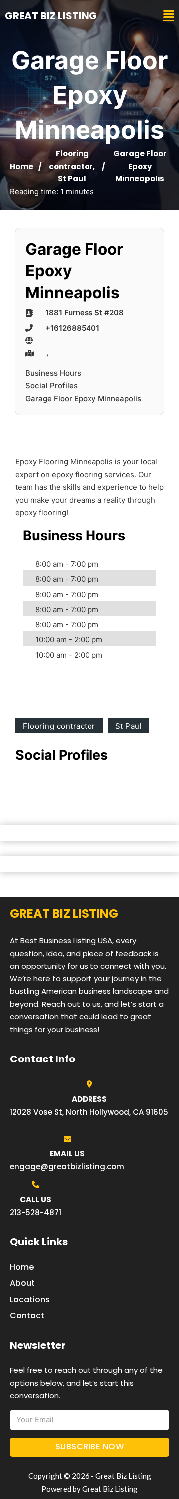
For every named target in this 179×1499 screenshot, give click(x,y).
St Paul (72, 179)
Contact (27, 1315)
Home (21, 166)
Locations (30, 1299)
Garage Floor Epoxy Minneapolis (83, 398)
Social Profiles (51, 385)
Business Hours (53, 373)
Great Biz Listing (51, 16)
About (22, 1283)
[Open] (168, 16)
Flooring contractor (59, 726)
